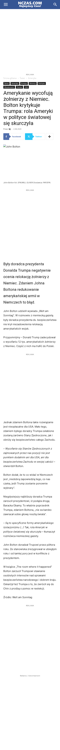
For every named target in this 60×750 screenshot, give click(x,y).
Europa (24, 83)
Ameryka (32, 78)
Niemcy (33, 83)
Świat (22, 78)
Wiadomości (9, 87)
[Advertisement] (30, 41)
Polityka (41, 83)
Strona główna (10, 78)
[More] (49, 136)
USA (26, 87)
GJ (10, 129)
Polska (19, 87)
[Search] (55, 4)
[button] (5, 4)
